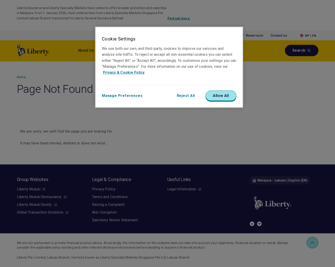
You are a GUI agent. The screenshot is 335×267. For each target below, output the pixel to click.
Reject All (186, 95)
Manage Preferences (122, 95)
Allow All (221, 95)
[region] (169, 67)
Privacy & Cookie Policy (124, 72)
